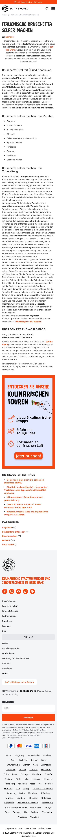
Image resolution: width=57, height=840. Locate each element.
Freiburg (8, 779)
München (45, 793)
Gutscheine (7, 621)
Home (4, 15)
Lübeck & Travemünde (43, 788)
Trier (7, 812)
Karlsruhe (22, 783)
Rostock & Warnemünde (16, 807)
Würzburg (35, 817)
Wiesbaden (47, 812)
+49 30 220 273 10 (27, 691)
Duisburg (34, 769)
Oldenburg (46, 798)
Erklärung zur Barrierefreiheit (15, 658)
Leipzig (26, 788)
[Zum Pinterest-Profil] (32, 593)
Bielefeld (23, 760)
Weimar (34, 812)
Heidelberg (10, 783)
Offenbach (33, 798)
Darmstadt (46, 764)
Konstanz (8, 788)
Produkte (6, 626)
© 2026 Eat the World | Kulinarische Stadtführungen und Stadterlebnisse (28, 834)
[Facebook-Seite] (5, 593)
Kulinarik (9, 37)
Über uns (6, 663)
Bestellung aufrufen (11, 648)
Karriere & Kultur (9, 606)
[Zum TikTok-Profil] (26, 593)
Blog (4, 631)
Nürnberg (21, 798)
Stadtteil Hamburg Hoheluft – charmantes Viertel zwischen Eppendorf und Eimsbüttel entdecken (25, 490)
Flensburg (36, 774)
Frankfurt (49, 774)
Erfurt (6, 774)
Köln (18, 788)
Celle (35, 764)
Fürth (18, 779)
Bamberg (47, 755)
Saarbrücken (35, 807)
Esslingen (25, 774)
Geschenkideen (9, 536)
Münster (9, 798)
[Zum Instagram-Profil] (12, 593)
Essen (14, 774)
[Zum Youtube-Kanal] (19, 593)
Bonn (43, 760)
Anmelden (28, 717)
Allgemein (7, 527)
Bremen (26, 764)
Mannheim (33, 793)
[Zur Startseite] (8, 570)
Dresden (22, 769)
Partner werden (9, 616)
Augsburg (19, 755)
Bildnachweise (44, 828)
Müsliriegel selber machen (28, 321)
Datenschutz (30, 828)
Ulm (26, 812)
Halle (26, 779)
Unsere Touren (9, 601)
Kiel (40, 783)
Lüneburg (11, 793)
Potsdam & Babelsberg (27, 802)
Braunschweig (13, 764)
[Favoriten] (47, 8)
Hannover (47, 779)
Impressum (11, 828)
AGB (20, 828)
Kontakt (5, 673)
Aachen (8, 755)
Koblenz (48, 783)
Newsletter (7, 668)
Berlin (13, 760)
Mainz (22, 793)
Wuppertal (22, 817)
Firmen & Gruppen (10, 611)
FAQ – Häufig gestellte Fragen (19, 682)
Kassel (33, 783)
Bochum (34, 760)
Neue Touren (8, 544)
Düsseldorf (46, 769)
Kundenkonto (8, 653)
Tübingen (17, 812)
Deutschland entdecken (13, 532)
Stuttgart (48, 807)
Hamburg (36, 779)
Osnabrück (9, 802)
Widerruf (28, 637)
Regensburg (47, 802)
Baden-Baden (34, 755)
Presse (5, 643)
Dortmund (11, 769)
